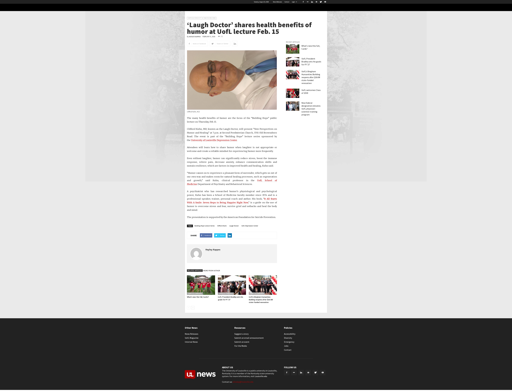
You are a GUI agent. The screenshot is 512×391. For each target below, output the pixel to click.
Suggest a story (241, 334)
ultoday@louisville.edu (243, 381)
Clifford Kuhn (222, 226)
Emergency (289, 342)
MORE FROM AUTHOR (211, 270)
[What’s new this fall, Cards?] (201, 285)
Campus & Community (194, 18)
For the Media (240, 346)
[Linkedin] (312, 2)
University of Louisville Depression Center (214, 140)
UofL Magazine (191, 338)
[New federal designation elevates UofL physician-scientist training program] (292, 106)
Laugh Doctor (234, 226)
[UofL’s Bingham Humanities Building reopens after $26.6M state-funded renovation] (263, 285)
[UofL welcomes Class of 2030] (292, 93)
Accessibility (289, 334)
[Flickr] (308, 2)
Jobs (286, 346)
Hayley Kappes (195, 37)
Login (293, 2)
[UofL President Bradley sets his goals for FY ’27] (232, 285)
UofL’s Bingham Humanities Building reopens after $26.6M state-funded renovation (261, 299)
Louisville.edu (261, 376)
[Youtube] (325, 2)
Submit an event (241, 342)
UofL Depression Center (249, 226)
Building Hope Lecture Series (205, 226)
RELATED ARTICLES (195, 270)
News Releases (277, 2)
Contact (286, 2)
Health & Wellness (209, 18)
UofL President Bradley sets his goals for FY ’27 (311, 61)
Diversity (288, 338)
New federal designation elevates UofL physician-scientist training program (311, 109)
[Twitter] (321, 2)
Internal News (191, 342)
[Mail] (316, 2)
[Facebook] (303, 2)
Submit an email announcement (249, 338)
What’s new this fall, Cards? (198, 297)
